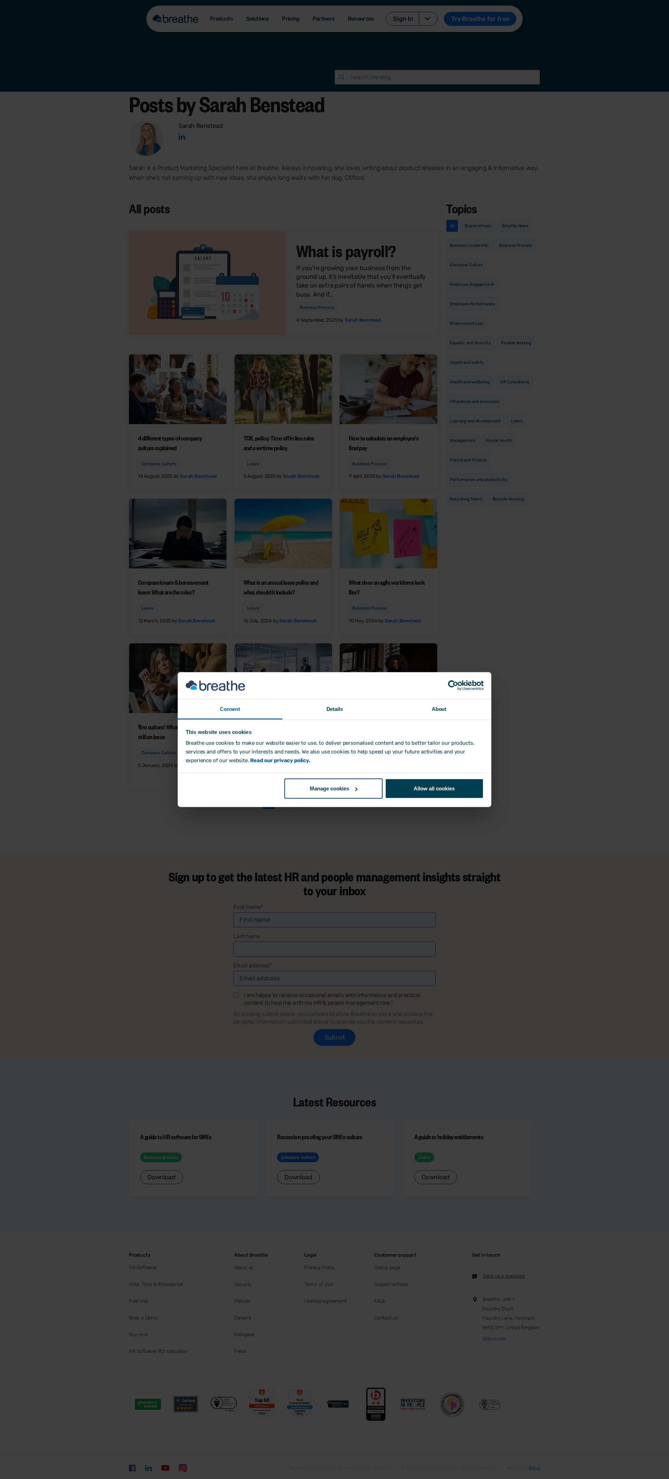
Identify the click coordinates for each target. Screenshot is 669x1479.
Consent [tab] (230, 709)
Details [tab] (334, 709)
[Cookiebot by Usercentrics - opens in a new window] (453, 685)
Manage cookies (329, 788)
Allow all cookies (434, 788)
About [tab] (439, 709)
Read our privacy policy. (280, 760)
